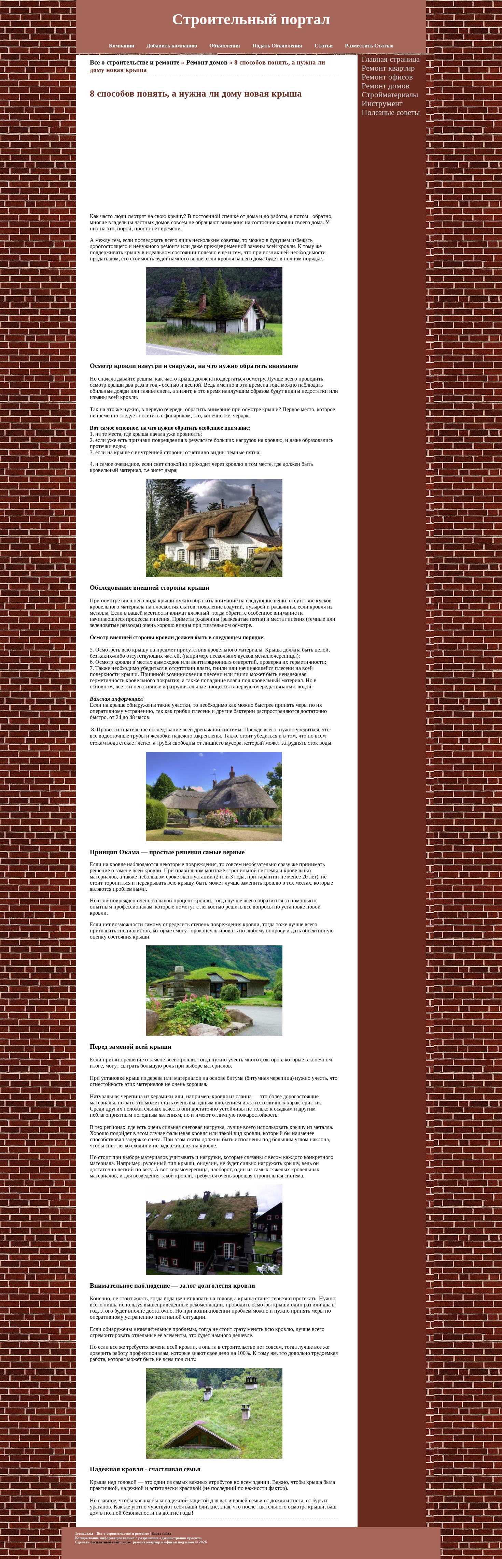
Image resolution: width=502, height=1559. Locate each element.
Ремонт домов (206, 62)
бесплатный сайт (105, 1542)
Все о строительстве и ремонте (134, 62)
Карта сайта (161, 1533)
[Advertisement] (214, 156)
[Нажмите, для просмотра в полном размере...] (214, 353)
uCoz (127, 1542)
